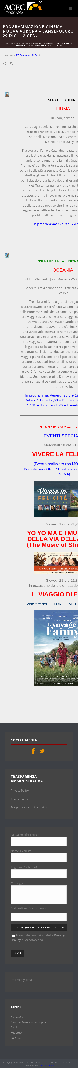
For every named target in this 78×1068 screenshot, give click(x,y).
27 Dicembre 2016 (26, 55)
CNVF (14, 1027)
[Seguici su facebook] (33, 751)
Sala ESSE (17, 1037)
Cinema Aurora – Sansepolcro (30, 1022)
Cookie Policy (19, 799)
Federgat (16, 1032)
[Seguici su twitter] (42, 751)
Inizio (9, 43)
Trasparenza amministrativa (29, 807)
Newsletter (23, 43)
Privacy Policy (20, 790)
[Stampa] (13, 63)
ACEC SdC (17, 1016)
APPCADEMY (46, 1065)
